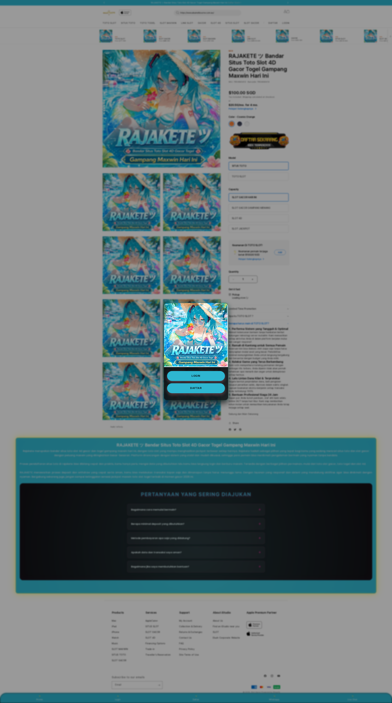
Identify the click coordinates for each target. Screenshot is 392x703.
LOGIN (196, 376)
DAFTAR (196, 388)
